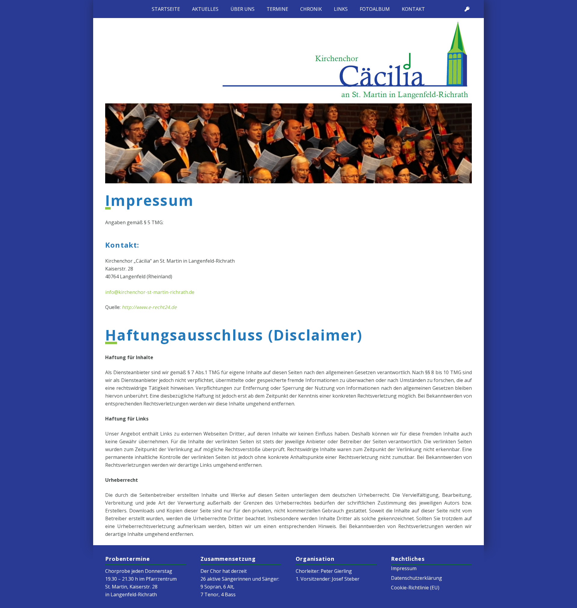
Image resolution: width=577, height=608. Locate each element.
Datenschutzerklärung (416, 578)
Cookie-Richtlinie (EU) (415, 587)
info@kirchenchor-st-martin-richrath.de (149, 292)
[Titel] (467, 9)
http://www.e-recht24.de (149, 307)
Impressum (404, 568)
